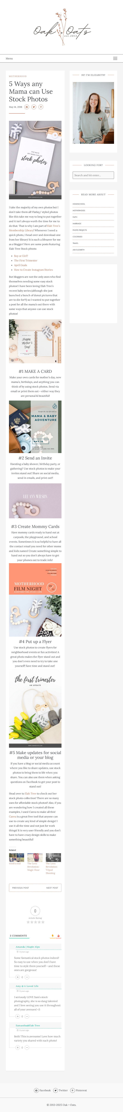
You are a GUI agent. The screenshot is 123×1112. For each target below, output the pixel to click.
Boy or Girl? (21, 255)
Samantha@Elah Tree (28, 1025)
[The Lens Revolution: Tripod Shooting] (53, 857)
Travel (75, 243)
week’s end (14, 863)
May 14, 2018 (15, 106)
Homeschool (79, 204)
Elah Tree (30, 793)
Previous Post (20, 888)
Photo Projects (80, 230)
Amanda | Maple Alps (28, 946)
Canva (12, 816)
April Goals (20, 265)
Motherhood (18, 76)
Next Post (52, 888)
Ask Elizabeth (79, 249)
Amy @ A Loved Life (27, 986)
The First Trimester (25, 260)
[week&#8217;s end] (16, 857)
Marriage (77, 223)
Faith (75, 217)
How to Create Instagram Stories (33, 269)
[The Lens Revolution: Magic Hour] (35, 857)
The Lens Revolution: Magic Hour (33, 866)
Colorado (77, 236)
